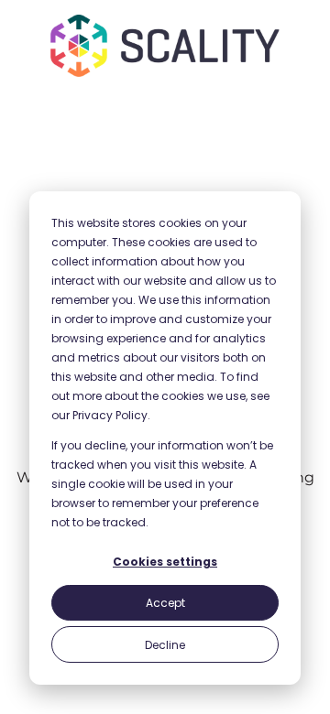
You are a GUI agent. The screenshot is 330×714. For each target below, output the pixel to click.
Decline (165, 645)
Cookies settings (165, 561)
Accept (165, 603)
